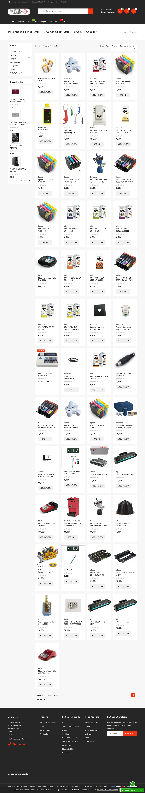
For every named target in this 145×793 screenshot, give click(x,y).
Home (13, 46)
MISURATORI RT (16, 73)
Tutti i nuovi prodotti (21, 181)
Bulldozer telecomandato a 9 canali (45, 572)
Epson (118, 79)
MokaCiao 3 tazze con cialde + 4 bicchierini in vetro (124, 428)
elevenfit (93, 79)
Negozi (65, 753)
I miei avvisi (89, 741)
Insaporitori (32, 22)
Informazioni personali (94, 723)
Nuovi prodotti (46, 730)
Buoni (87, 738)
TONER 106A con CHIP (124, 474)
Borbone (93, 177)
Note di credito (91, 730)
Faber (92, 128)
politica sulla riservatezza (107, 790)
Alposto (67, 79)
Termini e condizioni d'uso (70, 728)
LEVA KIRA (68, 570)
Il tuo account (92, 717)
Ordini (87, 726)
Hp (117, 472)
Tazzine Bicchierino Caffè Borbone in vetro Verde (125, 329)
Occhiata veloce (56, 62)
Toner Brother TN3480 (98, 474)
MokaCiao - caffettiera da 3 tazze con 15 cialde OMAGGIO (99, 182)
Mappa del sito (68, 749)
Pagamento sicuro (69, 738)
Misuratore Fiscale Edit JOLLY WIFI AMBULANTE (47, 526)
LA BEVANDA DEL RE (72, 521)
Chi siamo (66, 734)
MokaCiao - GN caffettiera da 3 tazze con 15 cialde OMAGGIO (99, 526)
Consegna (66, 723)
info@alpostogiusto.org (17, 739)
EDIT (40, 275)
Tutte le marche (17, 22)
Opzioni (123, 95)
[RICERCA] (90, 11)
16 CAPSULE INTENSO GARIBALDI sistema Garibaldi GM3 (18, 125)
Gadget (43, 22)
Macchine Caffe (16, 51)
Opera (40, 619)
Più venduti (44, 734)
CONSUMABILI (15, 62)
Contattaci (53, 22)
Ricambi (13, 55)
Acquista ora (45, 92)
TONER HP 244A (122, 622)
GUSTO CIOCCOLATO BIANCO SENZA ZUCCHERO (124, 133)
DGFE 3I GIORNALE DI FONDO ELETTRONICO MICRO (46, 477)
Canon (118, 177)
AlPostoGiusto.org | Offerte (48, 724)
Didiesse (93, 324)
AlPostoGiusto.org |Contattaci (70, 743)
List (40, 45)
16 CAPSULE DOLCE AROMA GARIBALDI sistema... (17, 101)
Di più (63, 22)
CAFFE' (13, 69)
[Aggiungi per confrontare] (56, 57)
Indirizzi (88, 734)
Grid (36, 45)
